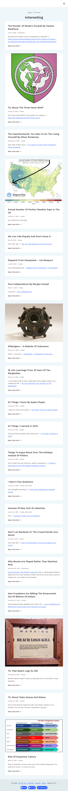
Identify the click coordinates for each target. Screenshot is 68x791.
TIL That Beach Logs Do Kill (23, 671)
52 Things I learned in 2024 (23, 426)
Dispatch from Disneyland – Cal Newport (30, 260)
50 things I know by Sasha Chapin (26, 402)
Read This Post (14, 46)
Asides (22, 111)
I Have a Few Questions (20, 482)
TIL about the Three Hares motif (25, 107)
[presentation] (34, 78)
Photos (23, 674)
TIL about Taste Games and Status (27, 697)
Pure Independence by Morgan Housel (28, 284)
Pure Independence (24, 292)
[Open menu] (64, 3)
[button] (32, 787)
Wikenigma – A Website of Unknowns (28, 346)
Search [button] (38, 783)
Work (44, 783)
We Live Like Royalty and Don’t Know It (29, 236)
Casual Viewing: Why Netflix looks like (22, 572)
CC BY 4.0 (22, 783)
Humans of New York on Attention (26, 508)
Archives (30, 783)
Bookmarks (21, 32)
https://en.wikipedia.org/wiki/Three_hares (24, 118)
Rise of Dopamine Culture (22, 756)
